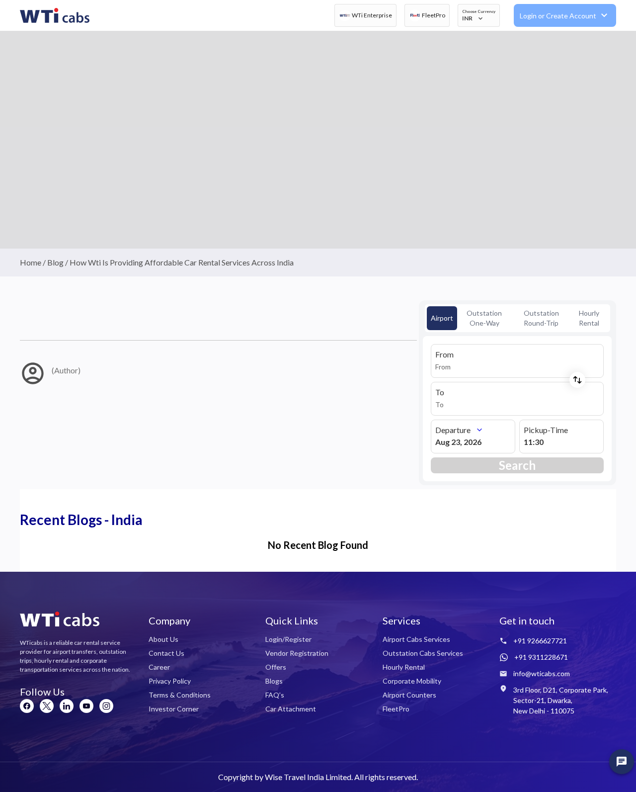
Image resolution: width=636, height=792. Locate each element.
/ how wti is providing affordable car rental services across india (179, 262)
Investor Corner (174, 708)
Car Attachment (290, 708)
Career (159, 667)
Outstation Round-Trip (541, 318)
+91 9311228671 (541, 657)
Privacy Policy (170, 681)
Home (30, 262)
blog (55, 262)
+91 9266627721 (540, 640)
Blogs (274, 681)
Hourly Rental (589, 318)
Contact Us (166, 653)
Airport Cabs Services (416, 639)
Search (517, 465)
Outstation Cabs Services (423, 653)
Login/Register (288, 639)
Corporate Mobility (412, 681)
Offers (275, 667)
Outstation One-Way (484, 318)
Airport (442, 318)
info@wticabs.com (541, 673)
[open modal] (621, 761)
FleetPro (396, 708)
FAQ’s (274, 695)
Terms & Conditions (180, 695)
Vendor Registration (296, 653)
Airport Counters (409, 695)
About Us (163, 639)
